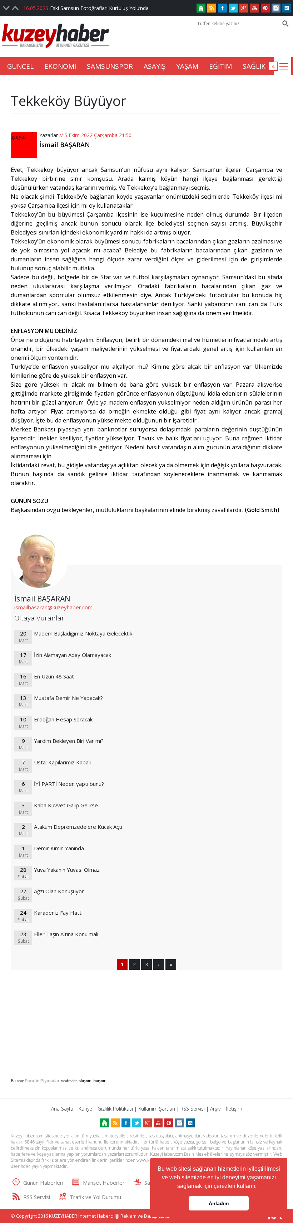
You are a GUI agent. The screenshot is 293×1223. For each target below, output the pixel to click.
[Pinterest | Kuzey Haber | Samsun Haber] (265, 8)
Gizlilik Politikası (115, 1108)
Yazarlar (48, 135)
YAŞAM (187, 66)
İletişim (234, 1108)
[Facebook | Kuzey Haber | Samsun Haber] (222, 8)
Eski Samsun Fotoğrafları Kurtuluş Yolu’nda (99, 8)
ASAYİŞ (154, 66)
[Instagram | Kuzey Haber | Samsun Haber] (276, 8)
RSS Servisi (192, 1108)
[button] (259, 1187)
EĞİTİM (220, 66)
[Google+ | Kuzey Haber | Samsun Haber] (243, 8)
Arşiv (215, 1108)
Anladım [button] (219, 1203)
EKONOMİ (60, 66)
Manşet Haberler (104, 1182)
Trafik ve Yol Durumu (95, 1196)
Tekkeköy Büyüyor (68, 100)
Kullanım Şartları (156, 1108)
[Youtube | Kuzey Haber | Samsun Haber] (254, 8)
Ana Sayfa (62, 1108)
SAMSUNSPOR (110, 66)
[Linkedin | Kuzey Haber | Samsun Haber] (286, 8)
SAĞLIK (254, 66)
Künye (85, 1108)
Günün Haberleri (43, 1182)
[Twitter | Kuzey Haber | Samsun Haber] (233, 8)
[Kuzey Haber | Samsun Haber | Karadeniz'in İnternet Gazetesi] (201, 8)
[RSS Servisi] (211, 8)
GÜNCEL (20, 66)
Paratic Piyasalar (42, 1080)
